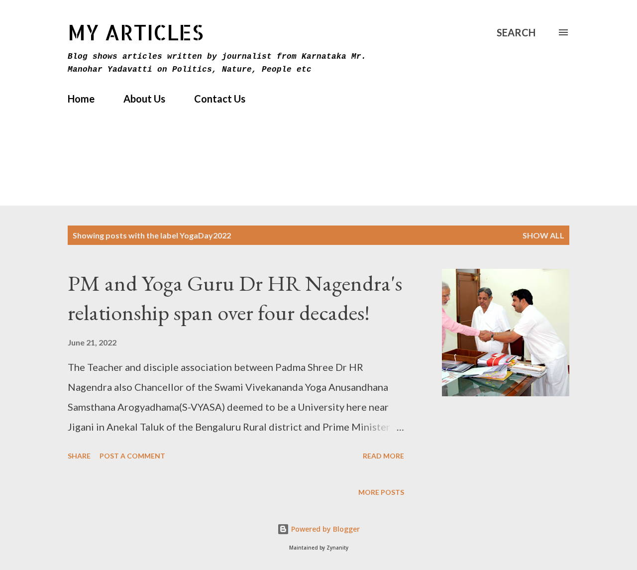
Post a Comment (132, 456)
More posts (381, 492)
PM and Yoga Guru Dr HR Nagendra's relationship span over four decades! (235, 298)
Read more (383, 456)
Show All (543, 235)
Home (81, 99)
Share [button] (79, 456)
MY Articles (136, 32)
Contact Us (219, 99)
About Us (144, 99)
